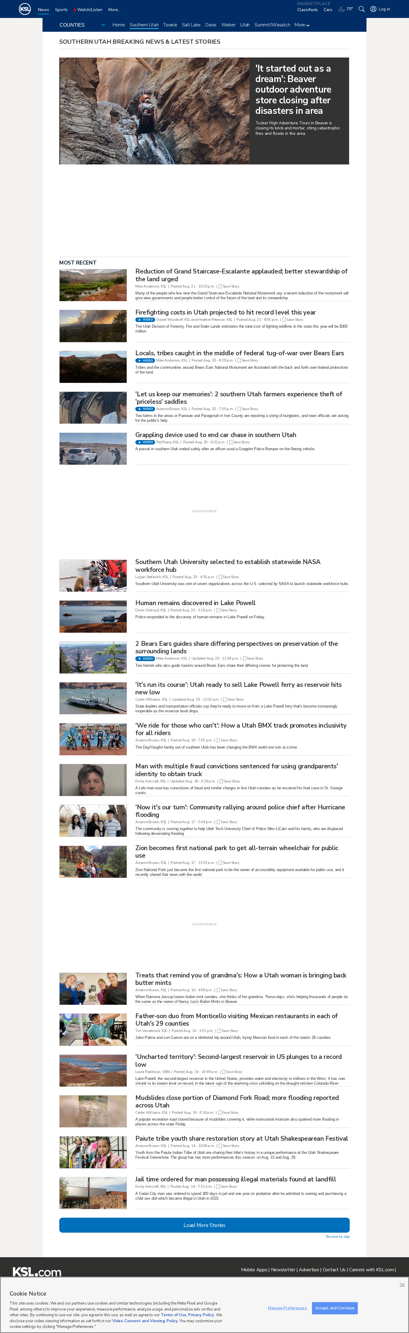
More (300, 25)
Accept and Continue (335, 1308)
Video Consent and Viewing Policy (145, 1321)
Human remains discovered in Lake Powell (195, 603)
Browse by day (338, 1236)
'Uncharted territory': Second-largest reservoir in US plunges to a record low (238, 1060)
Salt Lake (191, 25)
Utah (245, 25)
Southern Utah (144, 25)
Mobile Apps (254, 1269)
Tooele (170, 25)
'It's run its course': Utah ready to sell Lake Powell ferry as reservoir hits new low (238, 688)
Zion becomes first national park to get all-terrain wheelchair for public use (236, 852)
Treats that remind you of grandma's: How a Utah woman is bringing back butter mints (240, 979)
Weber (228, 25)
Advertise (309, 1269)
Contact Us (334, 1269)
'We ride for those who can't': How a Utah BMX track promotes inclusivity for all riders (240, 729)
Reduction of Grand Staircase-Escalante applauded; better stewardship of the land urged (241, 275)
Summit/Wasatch (272, 25)
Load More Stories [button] (204, 1225)
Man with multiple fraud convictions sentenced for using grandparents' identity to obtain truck (236, 770)
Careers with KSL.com (371, 1269)
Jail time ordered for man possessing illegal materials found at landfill (235, 1179)
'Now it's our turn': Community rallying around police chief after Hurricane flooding (240, 811)
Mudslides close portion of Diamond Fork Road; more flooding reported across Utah (237, 1102)
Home (119, 25)
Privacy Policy (201, 1315)
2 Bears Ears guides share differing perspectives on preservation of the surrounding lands (236, 647)
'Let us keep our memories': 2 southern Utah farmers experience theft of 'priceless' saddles (238, 398)
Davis (210, 25)
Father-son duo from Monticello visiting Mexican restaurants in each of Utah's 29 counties (236, 1020)
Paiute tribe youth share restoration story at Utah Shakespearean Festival (241, 1138)
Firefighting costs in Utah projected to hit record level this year (225, 312)
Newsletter (283, 1269)
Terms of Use (173, 1315)
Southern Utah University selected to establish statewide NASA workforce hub (227, 566)
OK (402, 1285)
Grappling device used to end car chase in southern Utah (215, 435)
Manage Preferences (287, 1308)
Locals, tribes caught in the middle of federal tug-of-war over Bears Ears (239, 353)
